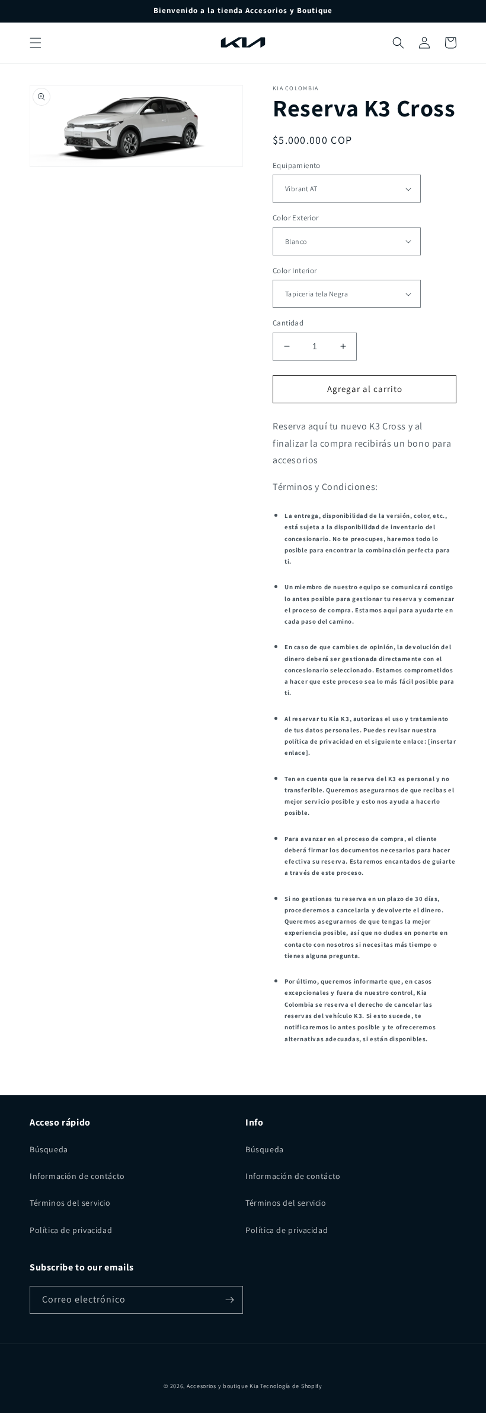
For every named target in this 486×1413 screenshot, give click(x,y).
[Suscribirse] (229, 1300)
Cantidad (288, 323)
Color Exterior (296, 218)
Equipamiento (297, 165)
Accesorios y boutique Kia (223, 1386)
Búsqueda (49, 1149)
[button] (36, 43)
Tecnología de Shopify (291, 1386)
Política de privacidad (71, 1230)
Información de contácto (77, 1176)
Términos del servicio (70, 1202)
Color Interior (295, 270)
